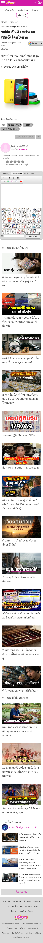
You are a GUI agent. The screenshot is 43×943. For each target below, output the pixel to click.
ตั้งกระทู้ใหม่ (21, 892)
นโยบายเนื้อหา (11, 928)
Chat (7, 906)
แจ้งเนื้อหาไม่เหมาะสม (21, 938)
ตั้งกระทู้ (22, 15)
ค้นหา (35, 10)
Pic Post (28, 906)
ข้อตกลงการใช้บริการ (10, 924)
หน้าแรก (4, 22)
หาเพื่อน (36, 902)
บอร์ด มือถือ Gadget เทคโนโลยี (13, 27)
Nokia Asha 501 (9, 129)
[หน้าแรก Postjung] (10, 2)
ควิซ (36, 906)
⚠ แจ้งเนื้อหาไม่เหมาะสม (25, 137)
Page (30, 911)
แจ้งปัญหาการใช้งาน (33, 933)
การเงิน (22, 911)
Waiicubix (23, 149)
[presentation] (3, 178)
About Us (5, 933)
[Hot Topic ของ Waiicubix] (5, 152)
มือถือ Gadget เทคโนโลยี (22, 827)
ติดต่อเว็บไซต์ (17, 933)
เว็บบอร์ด (9, 10)
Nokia (27, 125)
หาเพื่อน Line (16, 906)
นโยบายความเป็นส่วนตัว (31, 924)
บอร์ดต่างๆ (23, 10)
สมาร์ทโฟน (13, 125)
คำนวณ (14, 911)
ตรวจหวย (17, 902)
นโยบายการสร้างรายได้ (29, 928)
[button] (4, 178)
